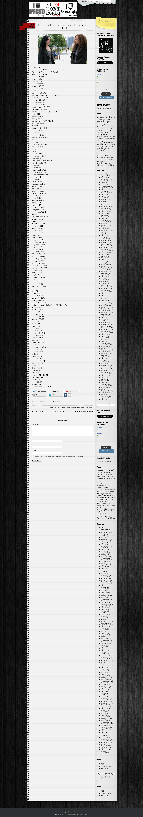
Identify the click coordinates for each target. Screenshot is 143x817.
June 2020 (104, 235)
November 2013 (105, 370)
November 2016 (105, 309)
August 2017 (104, 293)
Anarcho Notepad (71, 814)
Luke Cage (109, 132)
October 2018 (105, 270)
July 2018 (103, 275)
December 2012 (105, 389)
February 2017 (105, 304)
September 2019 (106, 251)
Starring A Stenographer (103, 149)
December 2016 (105, 307)
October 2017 (105, 290)
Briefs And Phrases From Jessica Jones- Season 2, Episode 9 (72, 411)
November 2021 (105, 206)
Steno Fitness (106, 152)
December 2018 (105, 266)
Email (34, 445)
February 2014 (105, 365)
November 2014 (105, 350)
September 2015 (106, 333)
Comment (35, 425)
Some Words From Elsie (104, 146)
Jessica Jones (42, 402)
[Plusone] (39, 395)
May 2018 (103, 278)
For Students (108, 125)
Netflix (53, 402)
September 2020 (106, 230)
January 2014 (104, 367)
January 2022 (105, 203)
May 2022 (104, 198)
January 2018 (105, 285)
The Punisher (109, 159)
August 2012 (104, 396)
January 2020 (105, 244)
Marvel (48, 402)
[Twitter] (56, 391)
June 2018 (104, 276)
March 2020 (104, 241)
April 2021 (104, 218)
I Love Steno (100, 80)
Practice (99, 144)
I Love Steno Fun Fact (108, 128)
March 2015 (104, 343)
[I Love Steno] (97, 82)
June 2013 (104, 379)
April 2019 (104, 259)
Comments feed (106, 766)
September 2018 (106, 271)
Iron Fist (99, 130)
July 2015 (103, 336)
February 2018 (105, 283)
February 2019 (105, 263)
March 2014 (104, 363)
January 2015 (104, 346)
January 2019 (105, 264)
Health (98, 128)
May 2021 (103, 217)
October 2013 (105, 372)
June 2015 (104, 338)
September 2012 (106, 394)
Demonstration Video (101, 123)
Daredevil (110, 121)
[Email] (69, 395)
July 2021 (103, 213)
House (101, 128)
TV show (90, 407)
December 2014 (105, 348)
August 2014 (104, 355)
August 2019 (104, 252)
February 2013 (105, 386)
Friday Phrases (38, 411)
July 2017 (103, 295)
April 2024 (104, 182)
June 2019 (104, 256)
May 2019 (103, 258)
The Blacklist (105, 158)
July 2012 (103, 398)
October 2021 (105, 208)
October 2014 (105, 352)
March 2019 (104, 261)
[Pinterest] (72, 391)
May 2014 (103, 360)
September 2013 (106, 374)
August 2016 (104, 314)
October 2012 (105, 392)
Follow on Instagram (107, 97)
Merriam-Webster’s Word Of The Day (106, 137)
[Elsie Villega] (97, 76)
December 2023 (105, 186)
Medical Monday (103, 135)
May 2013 (103, 381)
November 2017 (105, 288)
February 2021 (105, 222)
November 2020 (106, 227)
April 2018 (104, 280)
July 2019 (103, 254)
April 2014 (104, 362)
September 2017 (106, 292)
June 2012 (104, 399)
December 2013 (105, 369)
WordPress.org (105, 768)
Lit (105, 132)
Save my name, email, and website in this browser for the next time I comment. (59, 456)
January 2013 (104, 387)
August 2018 (104, 273)
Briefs (36, 402)
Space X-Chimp (83, 814)
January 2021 (104, 223)
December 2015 (105, 328)
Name (34, 439)
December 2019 (105, 246)
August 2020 (105, 232)
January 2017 (104, 305)
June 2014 (104, 358)
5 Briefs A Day (102, 117)
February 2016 (105, 324)
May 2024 (104, 181)
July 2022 (103, 194)
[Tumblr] (65, 395)
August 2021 (104, 211)
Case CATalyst (106, 119)
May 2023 (104, 191)
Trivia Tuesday (101, 161)
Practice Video (107, 144)
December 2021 (105, 205)
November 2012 (105, 391)
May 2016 (103, 319)
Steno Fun (84, 407)
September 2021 (106, 210)
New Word (104, 140)
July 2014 (103, 357)
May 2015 (103, 340)
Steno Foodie (112, 152)
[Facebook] (39, 391)
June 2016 (104, 317)
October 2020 (105, 229)
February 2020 (105, 242)
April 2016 (104, 321)
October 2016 (105, 311)
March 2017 (104, 302)
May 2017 (103, 299)
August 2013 (104, 375)
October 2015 (105, 331)
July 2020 (104, 234)
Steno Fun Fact (100, 154)
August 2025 (104, 176)
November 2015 (105, 329)
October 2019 (105, 249)
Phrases (57, 402)
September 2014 (106, 353)
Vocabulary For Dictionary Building (106, 164)
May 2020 (104, 237)
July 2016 (103, 316)
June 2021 (104, 215)
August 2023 (104, 189)
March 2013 (104, 384)
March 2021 (104, 220)
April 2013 (104, 382)
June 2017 (104, 297)
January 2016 (105, 326)
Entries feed (104, 765)
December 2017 (105, 287)
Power (111, 142)
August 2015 (104, 334)
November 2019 (105, 247)
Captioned (99, 119)
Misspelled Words (111, 138)
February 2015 (105, 345)
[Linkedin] (56, 395)
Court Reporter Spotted (105, 120)
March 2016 (104, 322)
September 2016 (106, 312)
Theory (103, 159)
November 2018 (105, 268)
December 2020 (106, 225)
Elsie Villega (99, 74)
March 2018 (104, 282)
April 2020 (104, 239)
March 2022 (104, 199)
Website (34, 451)
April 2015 (104, 341)
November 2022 (105, 193)
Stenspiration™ (103, 155)
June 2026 (104, 174)
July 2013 (103, 377)
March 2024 (104, 184)
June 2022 (104, 196)
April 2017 (104, 300)
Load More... (106, 94)
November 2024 (105, 179)
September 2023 (106, 188)
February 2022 (105, 201)
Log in (103, 763)
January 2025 (105, 177)
